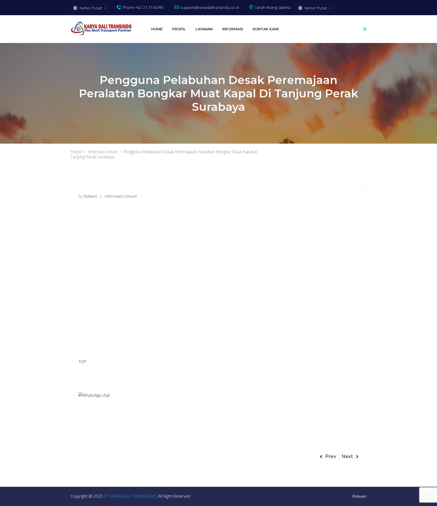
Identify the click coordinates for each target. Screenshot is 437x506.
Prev (330, 456)
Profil (179, 29)
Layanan (204, 29)
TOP (82, 361)
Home (157, 29)
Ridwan (359, 496)
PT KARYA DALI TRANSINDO (129, 496)
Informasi (232, 29)
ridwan (90, 196)
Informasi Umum (121, 196)
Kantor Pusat (91, 7)
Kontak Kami (266, 29)
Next (347, 456)
